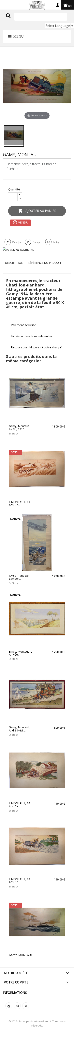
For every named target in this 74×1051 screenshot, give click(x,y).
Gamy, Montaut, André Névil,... (19, 729)
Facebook (9, 1006)
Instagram (17, 1006)
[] (16, 19)
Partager (16, 242)
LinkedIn (25, 1006)
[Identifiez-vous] (58, 6)
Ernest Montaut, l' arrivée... (21, 653)
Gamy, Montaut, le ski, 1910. (19, 428)
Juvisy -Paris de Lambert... (19, 577)
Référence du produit (44, 263)
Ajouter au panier (37, 210)
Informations (15, 992)
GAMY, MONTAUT (21, 954)
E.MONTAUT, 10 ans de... (19, 503)
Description (14, 263)
